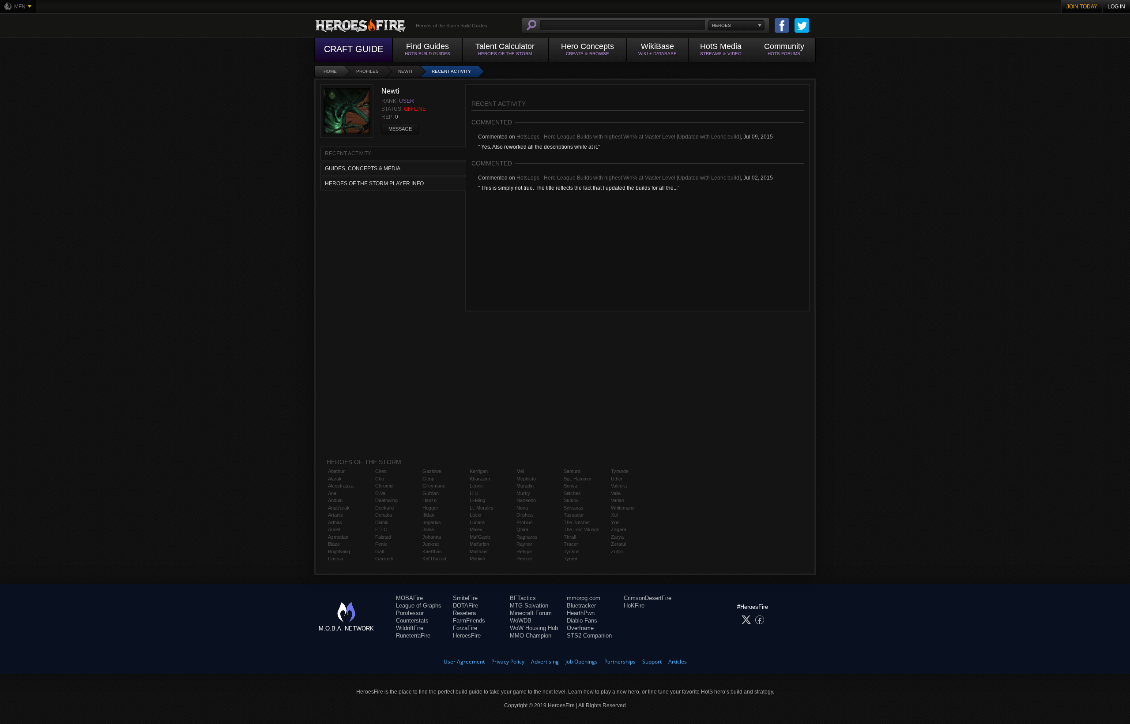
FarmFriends (469, 620)
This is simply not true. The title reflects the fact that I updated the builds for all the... (579, 188)
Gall (379, 551)
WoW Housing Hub (534, 628)
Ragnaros (527, 537)
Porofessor (410, 613)
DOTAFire (465, 605)
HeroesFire (467, 635)
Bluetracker (581, 605)
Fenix (381, 544)
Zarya (617, 537)
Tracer (571, 544)
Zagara (618, 529)
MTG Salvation (529, 605)
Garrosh (384, 558)
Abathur (336, 471)
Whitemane (623, 507)
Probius (524, 522)
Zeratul (618, 544)
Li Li (474, 493)
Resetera (464, 613)
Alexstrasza (341, 485)
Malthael (478, 551)
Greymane (433, 485)
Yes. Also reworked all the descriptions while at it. (539, 147)
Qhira (522, 529)
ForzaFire (465, 628)
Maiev (476, 529)
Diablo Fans (582, 620)
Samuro (572, 471)
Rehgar (524, 551)
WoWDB (520, 620)
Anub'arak (339, 507)
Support (652, 661)
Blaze (334, 544)
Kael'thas (432, 551)
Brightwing (339, 551)
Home (330, 71)
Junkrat (430, 544)
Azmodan (338, 537)
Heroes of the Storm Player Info (374, 183)
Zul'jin (617, 551)
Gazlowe (431, 471)
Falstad (383, 537)
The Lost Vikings (581, 529)
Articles (677, 661)
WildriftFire (409, 628)
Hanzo (429, 500)
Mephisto (526, 478)
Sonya (570, 485)
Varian (617, 500)
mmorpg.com (583, 598)
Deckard (384, 507)
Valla (616, 493)
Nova (522, 507)
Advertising (545, 661)
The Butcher (577, 522)
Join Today (1081, 7)
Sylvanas (574, 507)
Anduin (335, 500)
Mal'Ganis (480, 537)
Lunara (477, 522)
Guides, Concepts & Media (362, 168)
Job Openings (581, 661)
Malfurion (479, 544)
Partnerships (620, 661)
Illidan (428, 515)
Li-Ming (477, 500)
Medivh (477, 558)
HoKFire (634, 605)
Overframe (580, 628)
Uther (617, 478)
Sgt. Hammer (578, 478)
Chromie (384, 485)
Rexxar (524, 558)
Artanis (335, 515)
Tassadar (574, 515)
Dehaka (383, 515)
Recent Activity (451, 71)
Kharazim (480, 478)
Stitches (572, 493)
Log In (1116, 7)
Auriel (334, 529)
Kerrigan (479, 471)
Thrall (570, 537)
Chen (381, 471)
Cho (379, 478)
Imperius (431, 522)
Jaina (428, 529)
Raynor (524, 544)
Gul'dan (430, 493)
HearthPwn (581, 613)
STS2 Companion (589, 635)
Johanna (431, 537)
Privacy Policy (507, 661)
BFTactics (523, 598)
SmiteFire (465, 598)
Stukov (571, 500)
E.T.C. (381, 529)
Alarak (335, 478)
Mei (520, 471)
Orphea (524, 515)
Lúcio (475, 515)
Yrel (615, 522)
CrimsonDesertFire (647, 598)
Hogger (430, 507)
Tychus (572, 551)
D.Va (380, 493)
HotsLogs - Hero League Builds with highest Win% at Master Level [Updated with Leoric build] (628, 137)
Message (400, 128)
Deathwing (386, 500)
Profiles (367, 71)
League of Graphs (418, 605)
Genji (427, 478)
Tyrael (570, 558)
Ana (332, 493)
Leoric (476, 485)
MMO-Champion (530, 635)
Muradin (525, 485)
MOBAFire (409, 598)
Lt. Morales (481, 507)
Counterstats (412, 620)
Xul (614, 515)
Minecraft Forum (531, 613)
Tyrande (620, 471)
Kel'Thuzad (434, 558)
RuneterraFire (413, 635)
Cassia (335, 558)
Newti (405, 71)
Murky (523, 493)
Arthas (335, 522)
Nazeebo (526, 500)
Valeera (619, 485)
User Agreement (464, 661)
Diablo (381, 522)
